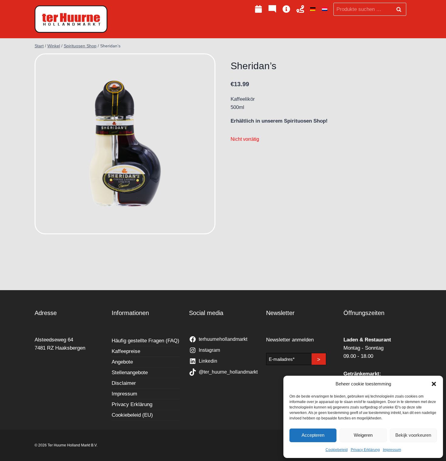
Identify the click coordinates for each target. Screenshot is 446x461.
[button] (434, 384)
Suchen (400, 9)
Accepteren (313, 435)
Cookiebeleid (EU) (132, 415)
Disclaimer (124, 383)
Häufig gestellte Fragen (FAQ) (145, 341)
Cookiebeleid (337, 450)
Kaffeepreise (126, 351)
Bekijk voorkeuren (413, 435)
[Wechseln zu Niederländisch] (324, 9)
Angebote (122, 362)
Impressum (392, 450)
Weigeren (363, 435)
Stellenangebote (130, 372)
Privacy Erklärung (365, 450)
